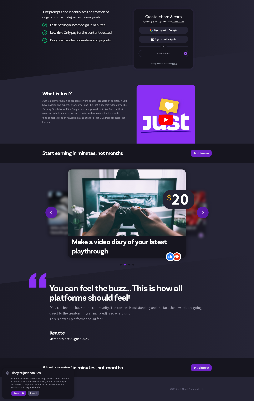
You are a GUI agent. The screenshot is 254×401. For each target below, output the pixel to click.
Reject (33, 393)
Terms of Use (178, 21)
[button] (165, 114)
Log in (174, 63)
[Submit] (185, 53)
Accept (17, 393)
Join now (203, 153)
